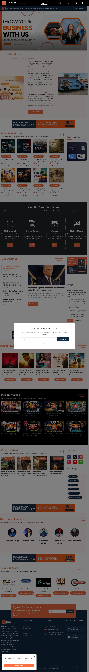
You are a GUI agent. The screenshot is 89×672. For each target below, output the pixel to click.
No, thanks (44, 344)
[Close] (72, 325)
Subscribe (63, 339)
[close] (34, 656)
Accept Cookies (19, 665)
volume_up (82, 3)
